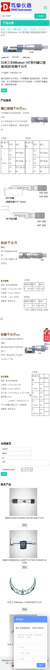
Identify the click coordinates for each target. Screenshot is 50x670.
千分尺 (42, 29)
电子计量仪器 (14, 29)
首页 (3, 29)
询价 (4, 90)
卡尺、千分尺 (29, 29)
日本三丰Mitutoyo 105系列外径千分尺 (24, 602)
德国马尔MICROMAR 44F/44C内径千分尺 (24, 518)
